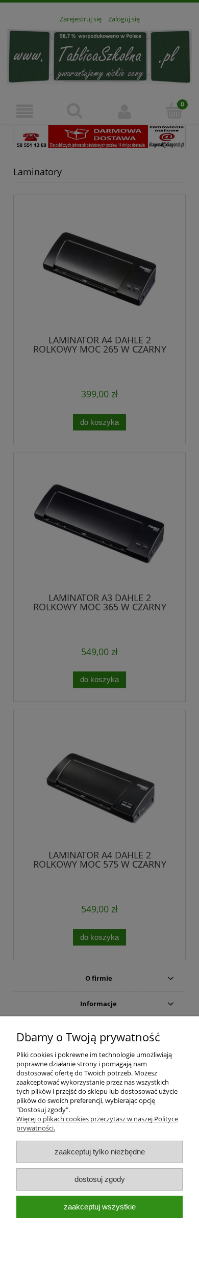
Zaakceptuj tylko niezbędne (100, 1151)
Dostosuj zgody (99, 1179)
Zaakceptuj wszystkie (100, 1206)
